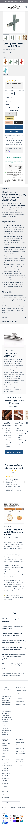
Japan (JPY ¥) (6, 802)
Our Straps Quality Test (5, 749)
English (16, 802)
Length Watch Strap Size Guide (7, 764)
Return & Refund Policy (21, 692)
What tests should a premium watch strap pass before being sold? (13, 674)
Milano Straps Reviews (6, 744)
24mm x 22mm (10, 101)
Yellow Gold (9, 118)
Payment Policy (20, 704)
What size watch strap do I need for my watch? (13, 620)
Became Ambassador (6, 788)
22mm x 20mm (10, 97)
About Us (5, 783)
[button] (11, 81)
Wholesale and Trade (6, 793)
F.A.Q (3, 757)
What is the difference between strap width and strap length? (12, 648)
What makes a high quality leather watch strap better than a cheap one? (13, 666)
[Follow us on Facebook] (17, 765)
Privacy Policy (20, 701)
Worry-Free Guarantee (9, 321)
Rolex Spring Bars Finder (6, 774)
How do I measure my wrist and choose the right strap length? (12, 634)
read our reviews (14, 452)
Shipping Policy (20, 687)
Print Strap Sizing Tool (14, 85)
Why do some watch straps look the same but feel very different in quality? (13, 657)
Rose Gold (9, 122)
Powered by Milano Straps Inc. (18, 808)
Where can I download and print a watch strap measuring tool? (13, 641)
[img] (14, 471)
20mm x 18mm (9, 93)
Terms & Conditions (19, 697)
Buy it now (14, 131)
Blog (3, 753)
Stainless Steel (10, 114)
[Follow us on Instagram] (21, 765)
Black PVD (18, 122)
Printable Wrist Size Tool (6, 779)
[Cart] (25, 7)
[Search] (5, 7)
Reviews (4, 317)
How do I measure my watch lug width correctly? (12, 627)
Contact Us (5, 797)
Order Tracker (6, 760)
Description (6, 188)
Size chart (21, 90)
